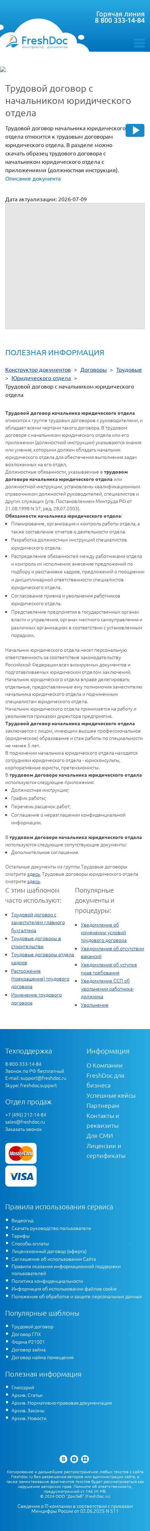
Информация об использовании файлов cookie (64, 1288)
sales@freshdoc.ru (25, 1121)
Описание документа (33, 178)
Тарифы (21, 1235)
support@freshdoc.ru (43, 1077)
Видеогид (22, 1220)
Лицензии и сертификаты (106, 1150)
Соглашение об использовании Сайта (54, 1258)
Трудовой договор (32, 1326)
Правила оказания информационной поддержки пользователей (66, 1270)
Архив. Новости (29, 1417)
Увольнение (94, 1004)
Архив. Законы (28, 1410)
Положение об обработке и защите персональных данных (77, 1296)
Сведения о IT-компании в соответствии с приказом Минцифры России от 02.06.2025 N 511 (75, 1508)
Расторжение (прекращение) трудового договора (40, 978)
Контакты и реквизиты (103, 1120)
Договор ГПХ (26, 1333)
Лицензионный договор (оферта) (49, 1250)
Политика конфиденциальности (47, 1280)
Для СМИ (100, 1135)
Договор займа (29, 1349)
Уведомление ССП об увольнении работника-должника (107, 988)
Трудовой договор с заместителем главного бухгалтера (38, 922)
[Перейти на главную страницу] (36, 41)
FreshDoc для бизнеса (106, 1080)
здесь (33, 873)
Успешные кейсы (111, 1095)
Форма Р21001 (28, 1341)
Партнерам (103, 1105)
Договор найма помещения (43, 1357)
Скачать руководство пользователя (51, 1227)
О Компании (105, 1065)
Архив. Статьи (27, 1394)
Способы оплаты (30, 1243)
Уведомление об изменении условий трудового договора (104, 932)
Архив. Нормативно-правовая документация (62, 1402)
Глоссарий (23, 1387)
